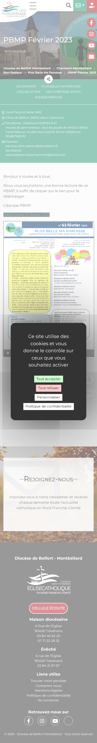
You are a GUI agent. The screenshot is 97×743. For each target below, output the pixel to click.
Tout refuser (48, 388)
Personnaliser (48, 397)
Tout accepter (48, 379)
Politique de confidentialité (48, 406)
